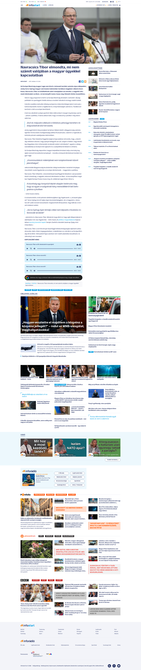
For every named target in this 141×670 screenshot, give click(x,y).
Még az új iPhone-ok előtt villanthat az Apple (103, 384)
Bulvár (78, 629)
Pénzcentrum (39, 494)
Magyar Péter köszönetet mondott (99, 326)
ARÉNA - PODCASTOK (113, 5)
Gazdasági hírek (107, 645)
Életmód (60, 633)
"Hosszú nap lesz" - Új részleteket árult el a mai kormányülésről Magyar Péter (104, 526)
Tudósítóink (61, 629)
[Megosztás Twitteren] (82, 81)
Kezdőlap (28, 283)
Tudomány (42, 629)
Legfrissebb (98, 629)
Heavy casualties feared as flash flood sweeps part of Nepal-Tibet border (70, 596)
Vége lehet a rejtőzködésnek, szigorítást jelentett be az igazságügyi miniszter (55, 379)
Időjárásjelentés (65, 645)
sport (34, 290)
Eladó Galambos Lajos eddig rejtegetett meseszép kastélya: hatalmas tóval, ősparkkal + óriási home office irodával (36, 562)
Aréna (118, 645)
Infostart (24, 81)
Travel (51, 580)
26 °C (118, 1)
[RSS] (109, 665)
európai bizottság (44, 290)
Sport (44, 580)
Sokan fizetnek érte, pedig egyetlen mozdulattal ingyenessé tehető (81, 379)
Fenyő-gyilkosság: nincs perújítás (99, 403)
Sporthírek (94, 645)
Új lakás (72, 494)
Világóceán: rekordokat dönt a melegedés (106, 378)
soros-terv (67, 290)
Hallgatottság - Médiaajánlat (40, 665)
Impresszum (52, 665)
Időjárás (116, 633)
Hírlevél (116, 631)
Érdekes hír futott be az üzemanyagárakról (98, 314)
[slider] (55, 248)
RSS (94, 665)
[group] (34, 248)
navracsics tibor (57, 290)
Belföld (22, 629)
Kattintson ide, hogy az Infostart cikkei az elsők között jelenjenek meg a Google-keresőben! (54, 277)
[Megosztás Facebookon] (80, 81)
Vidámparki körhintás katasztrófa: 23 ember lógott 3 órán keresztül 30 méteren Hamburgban (35, 386)
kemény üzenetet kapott (37, 222)
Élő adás (62, 473)
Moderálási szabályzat (77, 665)
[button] (27, 248)
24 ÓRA (102, 119)
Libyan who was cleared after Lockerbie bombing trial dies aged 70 (103, 611)
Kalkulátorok (68, 536)
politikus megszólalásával (66, 220)
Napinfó (79, 633)
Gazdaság (23, 633)
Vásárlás (49, 536)
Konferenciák (61, 494)
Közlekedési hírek (50, 645)
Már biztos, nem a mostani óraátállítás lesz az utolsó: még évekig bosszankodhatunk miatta (70, 552)
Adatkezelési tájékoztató (63, 665)
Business (36, 580)
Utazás (57, 536)
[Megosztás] (80, 244)
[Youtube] (118, 665)
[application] (53, 248)
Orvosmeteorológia (80, 645)
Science (59, 580)
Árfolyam (50, 494)
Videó (97, 633)
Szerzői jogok (88, 665)
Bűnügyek (79, 631)
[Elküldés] (85, 81)
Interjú (59, 631)
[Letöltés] (77, 244)
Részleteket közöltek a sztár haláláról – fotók (29, 378)
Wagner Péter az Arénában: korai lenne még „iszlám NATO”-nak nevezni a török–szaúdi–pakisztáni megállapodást (69, 400)
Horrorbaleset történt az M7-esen (105, 352)
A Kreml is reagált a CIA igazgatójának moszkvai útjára (55, 344)
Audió (97, 631)
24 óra (45, 5)
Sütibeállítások (100, 665)
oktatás (27, 290)
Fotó (115, 629)
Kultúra (41, 631)
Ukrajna (51, 5)
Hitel (41, 536)
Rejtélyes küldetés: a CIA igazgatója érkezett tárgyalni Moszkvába (44, 356)
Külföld (34, 283)
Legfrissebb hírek (35, 645)
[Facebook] (114, 665)
